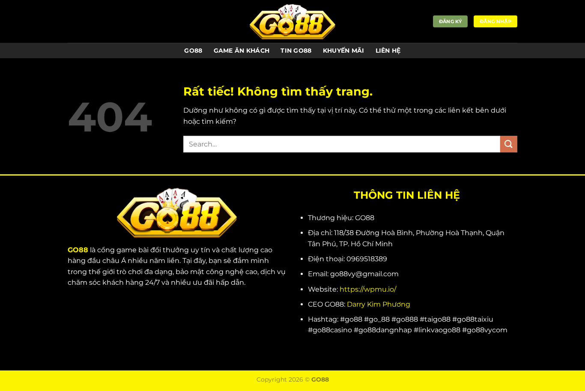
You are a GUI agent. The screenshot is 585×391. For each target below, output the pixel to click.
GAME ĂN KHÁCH (242, 50)
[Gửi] (508, 144)
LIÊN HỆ (388, 50)
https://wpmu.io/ (368, 289)
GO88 (193, 50)
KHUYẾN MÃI (343, 50)
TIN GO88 (296, 50)
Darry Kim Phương (378, 304)
